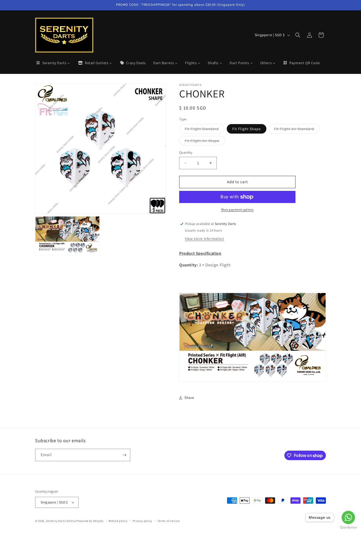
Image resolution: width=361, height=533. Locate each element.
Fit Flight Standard (204, 130)
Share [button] (189, 397)
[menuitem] (53, 62)
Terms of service (169, 521)
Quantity (185, 152)
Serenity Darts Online (61, 521)
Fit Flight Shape (246, 128)
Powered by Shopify (90, 521)
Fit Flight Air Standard (297, 130)
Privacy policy (142, 521)
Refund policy (118, 521)
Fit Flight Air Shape (205, 141)
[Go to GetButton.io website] (348, 527)
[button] (298, 35)
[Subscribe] (124, 455)
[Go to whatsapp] (348, 517)
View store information (204, 238)
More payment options (237, 209)
